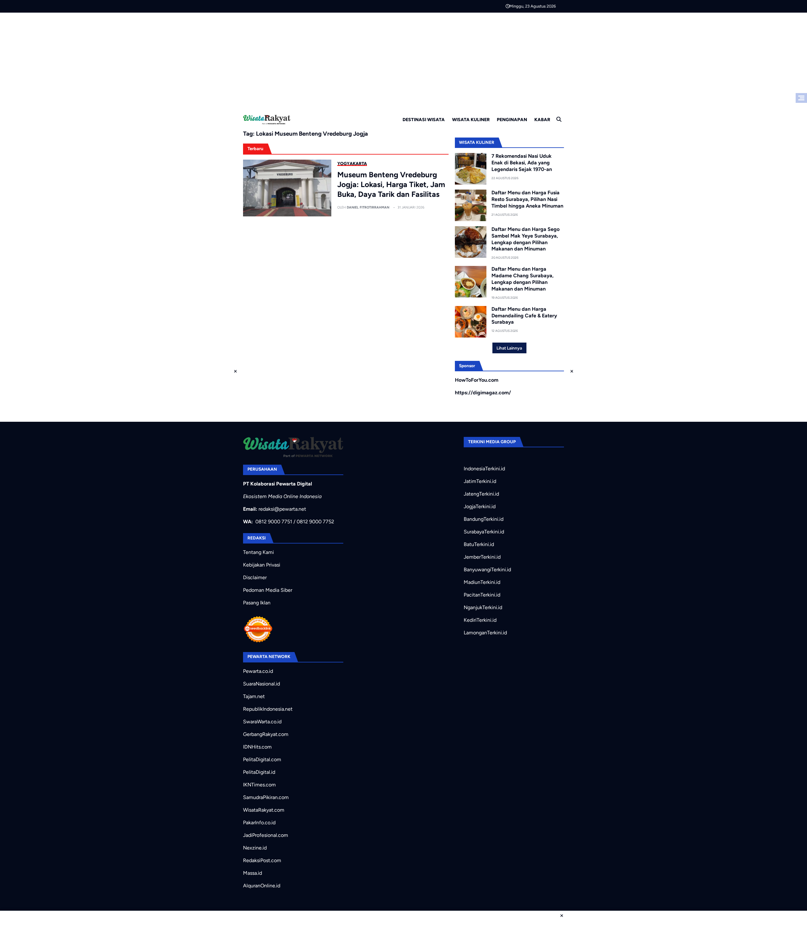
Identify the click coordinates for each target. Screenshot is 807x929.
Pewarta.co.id (258, 671)
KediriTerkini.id (480, 620)
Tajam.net (254, 696)
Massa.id (252, 873)
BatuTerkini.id (479, 544)
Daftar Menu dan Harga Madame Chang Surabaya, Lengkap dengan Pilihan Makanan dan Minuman (522, 278)
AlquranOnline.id (261, 886)
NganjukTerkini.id (483, 607)
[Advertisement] (403, 60)
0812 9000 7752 (315, 522)
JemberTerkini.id (482, 557)
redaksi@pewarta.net (282, 509)
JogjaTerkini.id (480, 506)
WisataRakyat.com (263, 810)
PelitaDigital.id (259, 772)
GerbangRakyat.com (265, 734)
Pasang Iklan (256, 603)
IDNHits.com (257, 747)
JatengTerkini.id (481, 494)
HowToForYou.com (476, 380)
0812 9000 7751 (273, 522)
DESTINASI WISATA (424, 119)
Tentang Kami (258, 552)
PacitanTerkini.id (482, 595)
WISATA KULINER (471, 119)
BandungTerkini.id (483, 519)
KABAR (542, 119)
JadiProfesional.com (265, 835)
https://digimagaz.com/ (483, 393)
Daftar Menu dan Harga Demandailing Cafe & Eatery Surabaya (524, 315)
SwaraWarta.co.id (262, 722)
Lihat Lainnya (509, 347)
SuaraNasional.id (261, 684)
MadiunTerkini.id (482, 582)
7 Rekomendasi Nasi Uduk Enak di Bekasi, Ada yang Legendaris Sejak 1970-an (521, 162)
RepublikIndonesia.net (268, 709)
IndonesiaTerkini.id (484, 469)
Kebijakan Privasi (261, 565)
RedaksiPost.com (262, 860)
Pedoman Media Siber (267, 590)
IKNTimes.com (259, 785)
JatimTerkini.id (480, 481)
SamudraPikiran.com (266, 797)
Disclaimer (255, 577)
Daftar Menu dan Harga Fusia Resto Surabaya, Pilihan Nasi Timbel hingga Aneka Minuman (527, 199)
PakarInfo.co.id (259, 823)
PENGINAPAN (512, 119)
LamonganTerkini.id (485, 633)
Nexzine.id (255, 848)
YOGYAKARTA (352, 163)
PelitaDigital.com (262, 759)
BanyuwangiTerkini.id (487, 570)
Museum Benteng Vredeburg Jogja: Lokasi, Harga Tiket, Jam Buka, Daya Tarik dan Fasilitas (391, 184)
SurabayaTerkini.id (484, 532)
